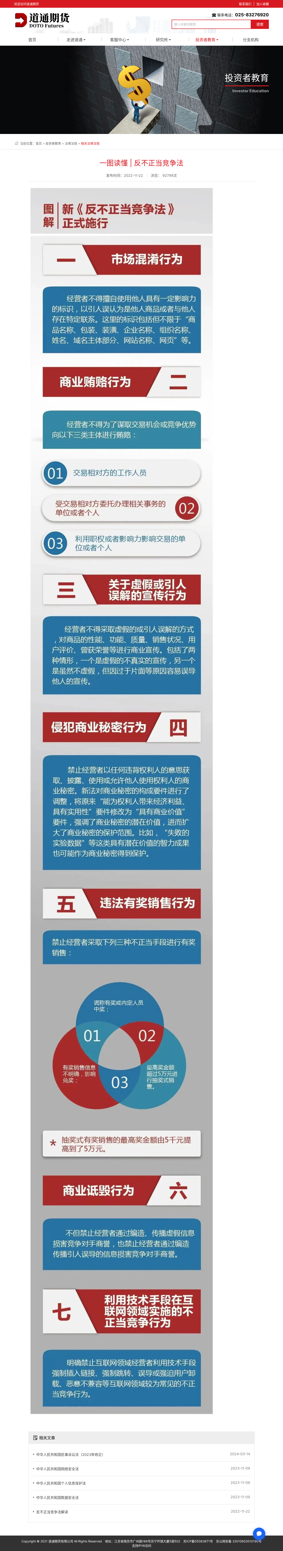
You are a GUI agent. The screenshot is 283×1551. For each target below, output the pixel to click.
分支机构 (251, 40)
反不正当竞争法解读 (52, 1512)
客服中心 (118, 40)
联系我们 (245, 4)
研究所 (162, 40)
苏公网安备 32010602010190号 (239, 1541)
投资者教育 (205, 40)
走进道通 (74, 40)
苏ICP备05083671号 (198, 1541)
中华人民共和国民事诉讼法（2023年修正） (70, 1454)
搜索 (260, 24)
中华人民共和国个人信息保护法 (61, 1483)
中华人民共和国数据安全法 (57, 1497)
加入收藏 (262, 4)
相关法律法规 (90, 143)
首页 (32, 40)
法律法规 (71, 143)
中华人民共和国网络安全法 (57, 1469)
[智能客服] (259, 1534)
